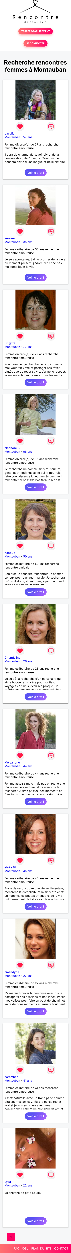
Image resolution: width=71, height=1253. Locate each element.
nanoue (10, 553)
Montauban (12, 137)
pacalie (9, 133)
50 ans (27, 556)
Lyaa (8, 1182)
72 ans (27, 347)
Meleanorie (12, 762)
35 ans (27, 242)
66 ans (27, 451)
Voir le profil (35, 172)
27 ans (27, 976)
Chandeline (12, 657)
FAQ (16, 1248)
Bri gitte (10, 343)
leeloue (10, 238)
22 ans (27, 1185)
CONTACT (61, 1248)
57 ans (27, 137)
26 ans (27, 661)
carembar (11, 1077)
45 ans (27, 871)
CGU (25, 1248)
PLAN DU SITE (41, 1248)
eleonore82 (12, 448)
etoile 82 (11, 867)
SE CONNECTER (35, 43)
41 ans (27, 1080)
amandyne (12, 972)
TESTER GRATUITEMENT (35, 31)
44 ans (27, 766)
